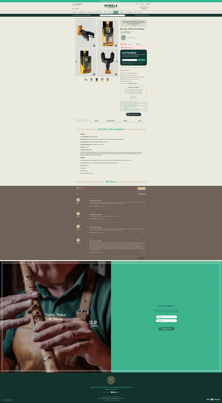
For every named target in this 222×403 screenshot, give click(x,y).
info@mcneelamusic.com (115, 400)
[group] (82, 188)
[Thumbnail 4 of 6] (102, 79)
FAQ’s (139, 120)
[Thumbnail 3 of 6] (97, 79)
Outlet (116, 12)
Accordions (82, 12)
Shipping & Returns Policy (121, 387)
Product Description (82, 120)
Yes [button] (98, 218)
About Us (100, 387)
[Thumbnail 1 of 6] (86, 79)
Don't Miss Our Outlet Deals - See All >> (111, 1)
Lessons (136, 12)
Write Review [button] (141, 188)
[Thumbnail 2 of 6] (91, 79)
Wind (110, 12)
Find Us (108, 387)
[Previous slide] (76, 61)
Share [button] (103, 218)
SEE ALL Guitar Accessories (125, 32)
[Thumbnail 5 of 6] (107, 79)
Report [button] (100, 218)
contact (136, 4)
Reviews (97, 120)
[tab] (142, 194)
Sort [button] (77, 193)
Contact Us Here (132, 83)
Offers (122, 12)
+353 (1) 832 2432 (106, 400)
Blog (140, 12)
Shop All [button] (74, 12)
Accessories (128, 12)
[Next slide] (117, 61)
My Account (142, 4)
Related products (111, 120)
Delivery (125, 120)
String (105, 12)
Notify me (141, 59)
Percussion (98, 12)
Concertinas (90, 12)
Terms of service (111, 389)
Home (93, 387)
